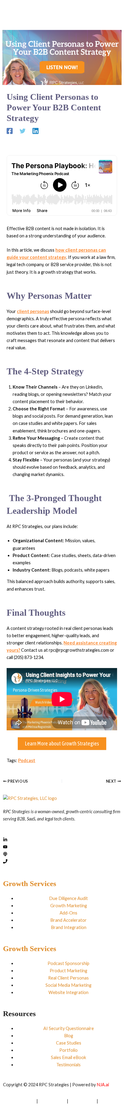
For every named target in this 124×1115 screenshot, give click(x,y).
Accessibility (15, 1108)
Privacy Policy (52, 1101)
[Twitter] (23, 134)
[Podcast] (5, 854)
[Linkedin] (36, 134)
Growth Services (29, 883)
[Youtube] (5, 847)
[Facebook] (10, 134)
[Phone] (5, 861)
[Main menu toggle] (107, 12)
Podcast (26, 760)
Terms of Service (19, 1101)
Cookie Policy (82, 1101)
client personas (33, 311)
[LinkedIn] (5, 840)
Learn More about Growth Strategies (62, 743)
